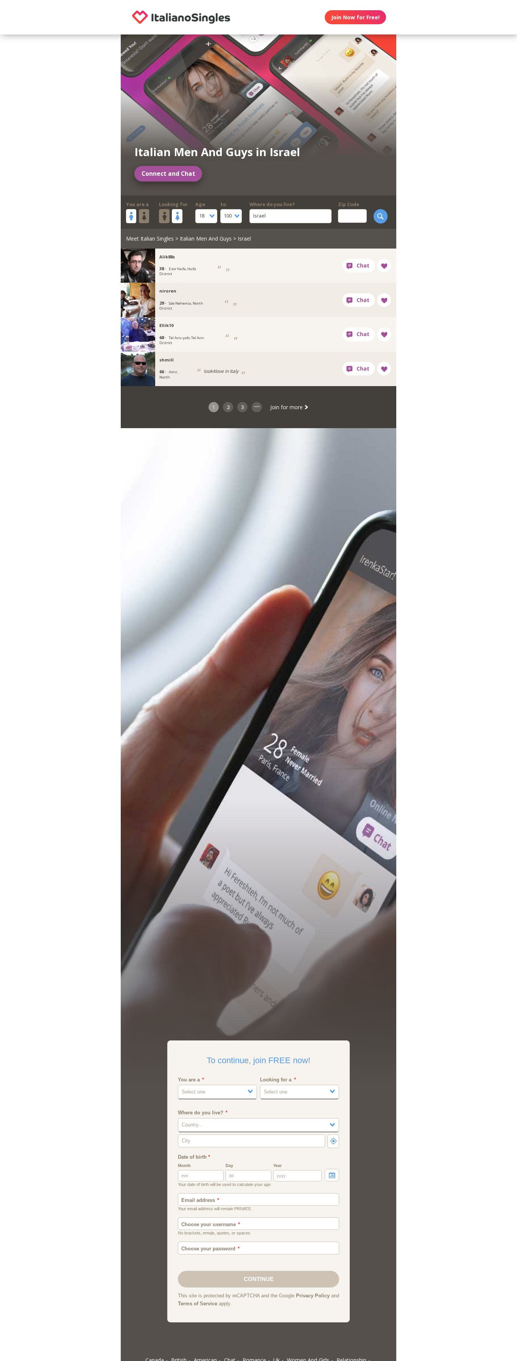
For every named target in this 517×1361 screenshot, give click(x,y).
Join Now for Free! (355, 17)
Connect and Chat (168, 174)
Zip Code (348, 204)
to (223, 204)
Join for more (287, 407)
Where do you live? (272, 204)
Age (200, 204)
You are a (137, 204)
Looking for (173, 204)
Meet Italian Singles (150, 238)
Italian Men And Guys (206, 238)
